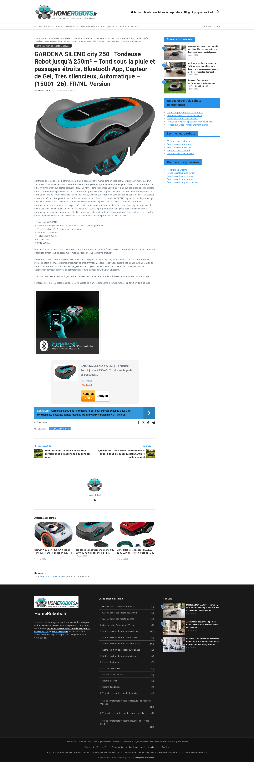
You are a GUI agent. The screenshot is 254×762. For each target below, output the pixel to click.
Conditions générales (138, 747)
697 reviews (86, 380)
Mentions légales (103, 747)
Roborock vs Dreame (177, 169)
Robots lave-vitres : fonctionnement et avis (187, 124)
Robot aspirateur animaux (179, 144)
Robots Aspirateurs (43, 26)
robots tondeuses (73, 628)
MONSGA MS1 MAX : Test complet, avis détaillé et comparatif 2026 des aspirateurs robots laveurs (203, 49)
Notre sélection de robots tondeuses (77, 38)
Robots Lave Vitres (64, 26)
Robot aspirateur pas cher (179, 147)
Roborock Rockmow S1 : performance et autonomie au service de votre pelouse (201, 83)
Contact (124, 747)
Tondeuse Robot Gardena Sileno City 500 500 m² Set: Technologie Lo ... (95, 551)
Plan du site (90, 747)
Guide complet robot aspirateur (163, 12)
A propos (197, 12)
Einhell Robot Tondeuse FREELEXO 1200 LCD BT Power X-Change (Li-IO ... (135, 553)
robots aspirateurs (55, 628)
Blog (187, 12)
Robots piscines (108, 26)
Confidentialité (154, 747)
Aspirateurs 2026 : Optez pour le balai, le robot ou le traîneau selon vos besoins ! (202, 625)
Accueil (37, 38)
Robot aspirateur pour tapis (180, 179)
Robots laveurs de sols (86, 26)
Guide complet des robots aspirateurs (185, 112)
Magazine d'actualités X (146, 757)
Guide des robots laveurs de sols (182, 118)
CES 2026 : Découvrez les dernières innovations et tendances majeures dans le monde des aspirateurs (202, 642)
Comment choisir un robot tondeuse (184, 115)
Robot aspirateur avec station (181, 172)
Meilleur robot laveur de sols (180, 153)
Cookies (165, 747)
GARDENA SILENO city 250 (60, 429)
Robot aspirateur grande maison (182, 182)
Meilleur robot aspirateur (178, 141)
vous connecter (53, 576)
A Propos (116, 747)
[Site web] (95, 500)
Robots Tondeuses (128, 26)
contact (208, 12)
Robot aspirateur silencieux (180, 176)
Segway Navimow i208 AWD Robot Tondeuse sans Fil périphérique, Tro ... (53, 553)
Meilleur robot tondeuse (178, 150)
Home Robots (45, 90)
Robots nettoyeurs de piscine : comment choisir (189, 121)
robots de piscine (60, 631)
